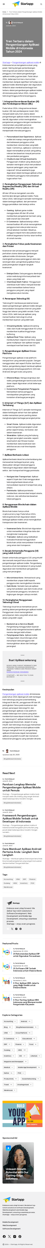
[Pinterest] (20, 929)
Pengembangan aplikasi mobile (25, 62)
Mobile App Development (29, 1067)
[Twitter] (12, 929)
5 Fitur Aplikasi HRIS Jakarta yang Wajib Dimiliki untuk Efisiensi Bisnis (26, 985)
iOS (22, 1056)
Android (25, 1021)
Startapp (6, 62)
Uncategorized (24, 1084)
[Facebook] (8, 929)
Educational (28, 1039)
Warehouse (8, 887)
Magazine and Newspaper (15, 1061)
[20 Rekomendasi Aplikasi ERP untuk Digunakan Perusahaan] (7, 952)
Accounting (8, 879)
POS (32, 883)
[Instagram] (16, 929)
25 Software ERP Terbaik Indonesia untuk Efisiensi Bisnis (27, 970)
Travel (8, 1084)
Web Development (10, 1225)
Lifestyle (35, 1056)
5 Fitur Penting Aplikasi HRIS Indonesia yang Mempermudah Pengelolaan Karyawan (27, 1002)
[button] (4, 4)
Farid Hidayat (20, 949)
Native (8, 1073)
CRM (18, 879)
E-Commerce (10, 1039)
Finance (32, 879)
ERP (24, 879)
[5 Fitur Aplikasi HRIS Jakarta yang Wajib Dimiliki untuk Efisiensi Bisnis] (7, 981)
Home (4, 12)
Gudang (7, 883)
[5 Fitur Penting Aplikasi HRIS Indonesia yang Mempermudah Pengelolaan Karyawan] (7, 998)
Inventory (24, 883)
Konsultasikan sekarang (18, 672)
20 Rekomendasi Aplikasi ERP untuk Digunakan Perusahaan (26, 955)
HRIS (15, 883)
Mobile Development (10, 1222)
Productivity (10, 1079)
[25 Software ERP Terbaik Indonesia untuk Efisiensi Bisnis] (7, 967)
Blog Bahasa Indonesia (12, 759)
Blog (7, 1027)
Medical (8, 1067)
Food (32, 1044)
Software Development (11, 1229)
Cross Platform (23, 1033)
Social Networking (30, 1079)
